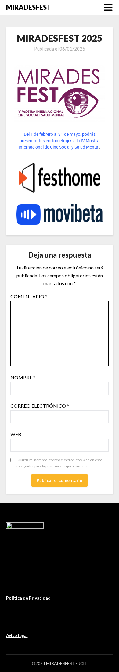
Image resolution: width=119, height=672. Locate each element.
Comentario (28, 296)
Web (15, 434)
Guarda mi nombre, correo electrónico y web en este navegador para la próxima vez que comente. (59, 463)
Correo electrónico (39, 406)
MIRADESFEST (28, 7)
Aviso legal (17, 635)
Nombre (22, 377)
